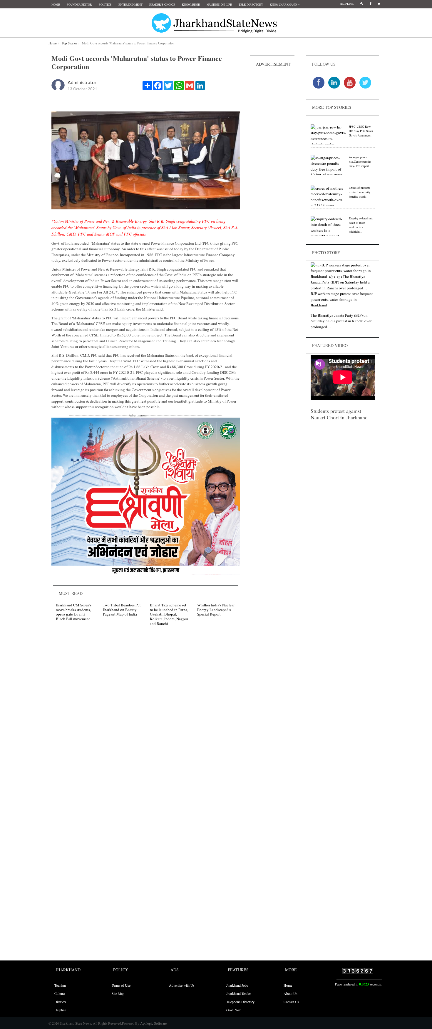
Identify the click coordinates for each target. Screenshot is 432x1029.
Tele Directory (251, 4)
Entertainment (130, 4)
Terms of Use (121, 985)
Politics (105, 4)
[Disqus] (145, 714)
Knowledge (191, 4)
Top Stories (69, 43)
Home (55, 4)
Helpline (347, 3)
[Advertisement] (272, 162)
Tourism (60, 985)
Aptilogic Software (153, 1023)
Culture (59, 993)
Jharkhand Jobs (237, 985)
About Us (290, 993)
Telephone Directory (240, 1001)
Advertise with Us (182, 985)
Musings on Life (219, 4)
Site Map (118, 993)
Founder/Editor (79, 4)
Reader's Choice (162, 4)
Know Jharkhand (284, 4)
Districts (60, 1001)
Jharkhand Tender (238, 993)
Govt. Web (233, 1010)
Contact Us (291, 1001)
